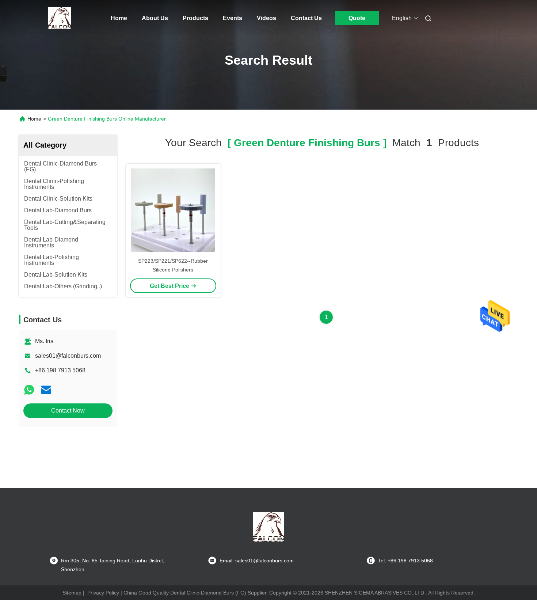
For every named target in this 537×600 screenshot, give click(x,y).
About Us (155, 18)
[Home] (59, 18)
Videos (266, 18)
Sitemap (71, 593)
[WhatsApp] (29, 389)
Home (119, 18)
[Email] (46, 389)
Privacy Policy (103, 593)
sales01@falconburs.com (68, 356)
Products (195, 18)
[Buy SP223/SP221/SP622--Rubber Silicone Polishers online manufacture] (173, 210)
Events (232, 18)
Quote (357, 18)
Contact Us (306, 18)
